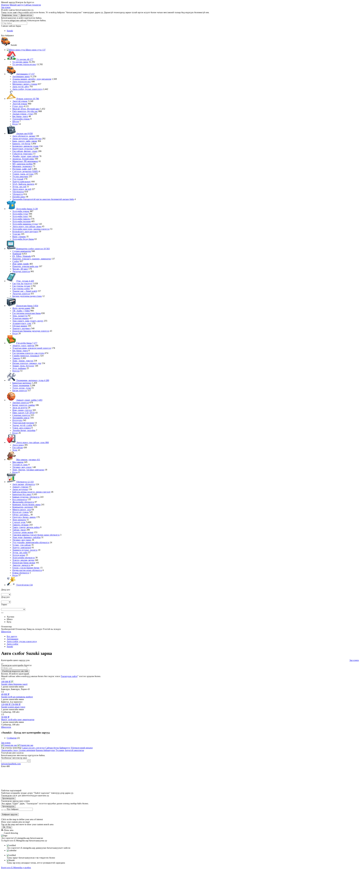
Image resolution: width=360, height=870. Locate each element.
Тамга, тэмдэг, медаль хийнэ (26, 527)
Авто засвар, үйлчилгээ (23, 484)
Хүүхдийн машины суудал (25, 224)
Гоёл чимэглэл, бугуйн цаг (25, 111)
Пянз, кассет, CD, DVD (23, 412)
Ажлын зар (24, 133)
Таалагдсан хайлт (69, 676)
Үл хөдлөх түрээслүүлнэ (24, 64)
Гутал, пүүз (17, 106)
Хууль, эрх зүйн (20, 552)
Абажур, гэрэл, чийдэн (23, 345)
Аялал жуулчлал (20, 489)
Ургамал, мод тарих (21, 540)
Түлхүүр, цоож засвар (22, 532)
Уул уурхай (17, 179)
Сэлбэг (15, 261)
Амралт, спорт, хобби (29, 400)
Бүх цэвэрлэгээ (19, 499)
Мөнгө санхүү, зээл (21, 509)
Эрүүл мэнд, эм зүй (21, 189)
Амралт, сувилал (20, 487)
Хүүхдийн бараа (27, 209)
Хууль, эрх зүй (19, 186)
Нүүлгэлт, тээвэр (20, 512)
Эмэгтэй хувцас (20, 101)
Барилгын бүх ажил (21, 494)
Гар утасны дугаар (21, 286)
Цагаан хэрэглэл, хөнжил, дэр (26, 363)
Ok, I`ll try (7, 827)
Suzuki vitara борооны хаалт (14, 684)
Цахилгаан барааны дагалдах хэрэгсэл (30, 331)
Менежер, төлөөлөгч (22, 166)
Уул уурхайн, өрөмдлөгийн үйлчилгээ (30, 542)
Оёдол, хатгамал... (21, 514)
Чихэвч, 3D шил (20, 269)
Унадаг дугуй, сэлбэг (22, 425)
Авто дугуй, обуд (20, 86)
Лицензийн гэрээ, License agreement (18, 750)
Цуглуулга (17, 420)
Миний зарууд (17, 5)
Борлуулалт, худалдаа (22, 148)
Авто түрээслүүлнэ (21, 81)
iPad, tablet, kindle (20, 264)
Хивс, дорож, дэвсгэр (22, 361)
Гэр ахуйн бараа (26, 343)
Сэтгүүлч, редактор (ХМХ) (25, 171)
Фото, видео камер (21, 308)
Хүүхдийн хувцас (20, 211)
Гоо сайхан (17, 447)
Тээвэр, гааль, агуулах (23, 174)
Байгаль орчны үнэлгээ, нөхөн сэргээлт (31, 492)
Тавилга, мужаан (20, 525)
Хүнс (14, 450)
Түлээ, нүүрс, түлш (21, 388)
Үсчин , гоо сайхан (21, 545)
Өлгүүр (16, 371)
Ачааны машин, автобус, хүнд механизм (31, 79)
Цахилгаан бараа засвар (23, 562)
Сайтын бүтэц (52, 748)
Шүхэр (15, 121)
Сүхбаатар (12, 738)
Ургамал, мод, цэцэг (22, 467)
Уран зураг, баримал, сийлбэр (26, 537)
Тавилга (16, 358)
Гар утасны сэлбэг (21, 288)
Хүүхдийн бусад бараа (23, 239)
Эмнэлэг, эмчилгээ (21, 565)
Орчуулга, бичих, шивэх (24, 517)
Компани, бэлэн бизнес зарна (26, 504)
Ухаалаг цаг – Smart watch (24, 291)
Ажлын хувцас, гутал (22, 114)
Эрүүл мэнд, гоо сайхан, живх (26, 226)
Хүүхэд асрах (18, 555)
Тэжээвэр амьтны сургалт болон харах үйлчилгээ (36, 535)
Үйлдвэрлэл (18, 191)
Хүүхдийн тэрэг (20, 216)
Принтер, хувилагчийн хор (25, 266)
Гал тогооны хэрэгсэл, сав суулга (28, 353)
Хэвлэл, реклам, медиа (23, 560)
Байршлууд (64, 748)
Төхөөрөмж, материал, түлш (32, 380)
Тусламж (60, 750)
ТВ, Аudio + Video (21, 311)
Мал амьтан (17, 462)
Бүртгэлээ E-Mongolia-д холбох (16, 867)
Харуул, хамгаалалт (21, 547)
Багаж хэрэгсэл (19, 390)
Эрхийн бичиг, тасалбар (23, 430)
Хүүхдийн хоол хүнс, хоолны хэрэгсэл (31, 229)
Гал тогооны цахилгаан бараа (26, 313)
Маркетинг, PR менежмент (25, 161)
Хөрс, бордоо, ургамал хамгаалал (28, 469)
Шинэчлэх (6, 631)
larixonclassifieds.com (11, 764)
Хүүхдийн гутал (20, 214)
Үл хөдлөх (24, 59)
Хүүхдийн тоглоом (21, 221)
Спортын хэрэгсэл (21, 415)
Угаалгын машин (20, 318)
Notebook (16, 254)
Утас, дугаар (25, 281)
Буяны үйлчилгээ (20, 573)
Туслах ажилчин (20, 176)
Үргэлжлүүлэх (8, 798)
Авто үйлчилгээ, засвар (23, 136)
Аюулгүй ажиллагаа (74, 750)
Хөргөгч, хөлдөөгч (21, 328)
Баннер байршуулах (45, 750)
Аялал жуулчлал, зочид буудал (26, 138)
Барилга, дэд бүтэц (21, 143)
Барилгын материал (21, 383)
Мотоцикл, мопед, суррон (24, 84)
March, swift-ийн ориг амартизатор (17, 719)
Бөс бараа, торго (20, 116)
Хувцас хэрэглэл (27, 98)
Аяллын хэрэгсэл (20, 402)
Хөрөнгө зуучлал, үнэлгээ (24, 550)
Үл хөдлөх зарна (20, 62)
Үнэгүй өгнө (24, 585)
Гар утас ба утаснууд (22, 283)
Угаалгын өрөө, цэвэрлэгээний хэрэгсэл (31, 348)
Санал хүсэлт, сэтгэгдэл (33, 748)
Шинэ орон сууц (35, 50)
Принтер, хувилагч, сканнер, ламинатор (31, 259)
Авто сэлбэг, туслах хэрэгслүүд (27, 89)
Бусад (15, 124)
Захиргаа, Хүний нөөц (23, 159)
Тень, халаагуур (20, 316)
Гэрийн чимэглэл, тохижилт (26, 355)
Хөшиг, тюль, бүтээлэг (23, 366)
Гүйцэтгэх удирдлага (22, 154)
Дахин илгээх (26, 15)
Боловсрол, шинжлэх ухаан (25, 146)
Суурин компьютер (21, 251)
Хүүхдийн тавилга (21, 219)
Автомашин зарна (21, 76)
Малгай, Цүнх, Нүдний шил (26, 109)
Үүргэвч (16, 234)
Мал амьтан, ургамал (28, 459)
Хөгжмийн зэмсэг (21, 418)
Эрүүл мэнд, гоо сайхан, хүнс (32, 442)
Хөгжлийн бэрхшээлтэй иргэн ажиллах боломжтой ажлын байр (43, 199)
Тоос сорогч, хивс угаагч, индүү (27, 321)
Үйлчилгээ (17, 194)
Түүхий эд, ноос (20, 464)
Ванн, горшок (19, 236)
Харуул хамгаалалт (21, 181)
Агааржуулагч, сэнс (21, 323)
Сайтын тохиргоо (32, 5)
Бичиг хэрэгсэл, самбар (23, 405)
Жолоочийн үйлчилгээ (23, 502)
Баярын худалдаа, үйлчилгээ (26, 497)
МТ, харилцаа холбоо (22, 164)
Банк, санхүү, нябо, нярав (24, 141)
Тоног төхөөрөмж (20, 385)
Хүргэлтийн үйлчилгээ (23, 557)
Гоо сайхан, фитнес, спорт (25, 151)
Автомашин (25, 74)
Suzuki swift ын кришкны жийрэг (17, 697)
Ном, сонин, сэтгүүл (22, 410)
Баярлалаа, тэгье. (10, 15)
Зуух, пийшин (19, 368)
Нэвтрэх (5, 5)
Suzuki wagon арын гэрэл (13, 707)
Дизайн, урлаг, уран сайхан (25, 156)
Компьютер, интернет (22, 507)
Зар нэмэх (6, 7)
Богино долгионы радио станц (27, 296)
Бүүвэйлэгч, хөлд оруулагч (25, 231)
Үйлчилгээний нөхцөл (82, 748)
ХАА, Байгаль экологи (23, 184)
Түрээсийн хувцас (21, 119)
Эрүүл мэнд (18, 445)
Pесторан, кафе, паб (21, 169)
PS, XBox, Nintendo (21, 256)
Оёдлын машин (19, 326)
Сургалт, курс (19, 522)
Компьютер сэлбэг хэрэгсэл (33, 248)
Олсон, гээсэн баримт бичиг (26, 568)
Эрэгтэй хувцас (19, 104)
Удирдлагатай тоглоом (23, 423)
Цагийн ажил (18, 196)
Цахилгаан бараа (27, 305)
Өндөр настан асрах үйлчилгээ (27, 570)
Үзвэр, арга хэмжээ (21, 428)
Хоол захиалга (19, 519)
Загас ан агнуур (19, 407)
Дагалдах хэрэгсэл (21, 271)
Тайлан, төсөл (19, 530)
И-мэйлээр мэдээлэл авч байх (15, 671)
